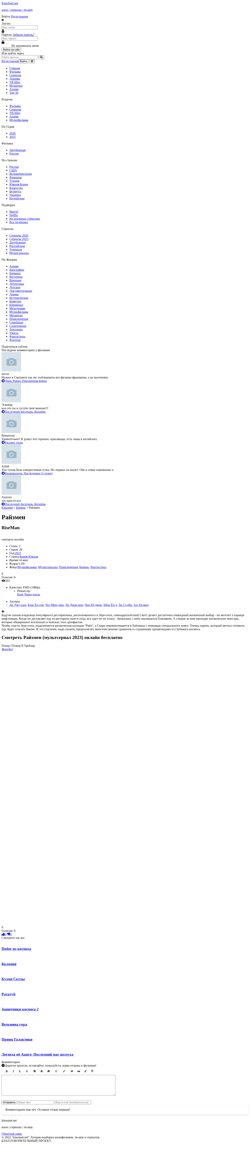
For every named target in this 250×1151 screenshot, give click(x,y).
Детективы (16, 283)
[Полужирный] (6, 1071)
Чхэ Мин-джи (54, 605)
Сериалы (15, 75)
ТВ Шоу (14, 82)
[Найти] (41, 57)
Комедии (15, 301)
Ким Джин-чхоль (28, 594)
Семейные (16, 322)
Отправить (9, 1102)
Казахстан (16, 188)
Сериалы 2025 (18, 239)
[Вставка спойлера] (92, 1071)
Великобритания (20, 173)
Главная (14, 68)
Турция (14, 181)
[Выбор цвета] (64, 1071)
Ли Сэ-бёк (125, 605)
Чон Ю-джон (93, 605)
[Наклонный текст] (13, 1071)
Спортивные (17, 326)
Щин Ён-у (110, 605)
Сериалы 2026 (18, 235)
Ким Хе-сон (36, 605)
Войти (23, 61)
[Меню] (32, 61)
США (13, 170)
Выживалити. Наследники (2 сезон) (29, 473)
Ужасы (13, 333)
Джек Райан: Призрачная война (26, 381)
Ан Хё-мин (141, 605)
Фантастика (17, 336)
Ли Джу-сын (17, 605)
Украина (15, 195)
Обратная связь (12, 1133)
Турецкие (15, 249)
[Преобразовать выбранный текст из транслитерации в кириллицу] (85, 1071)
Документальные (20, 290)
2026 (12, 133)
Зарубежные (17, 150)
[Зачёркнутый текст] (27, 1071)
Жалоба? (7, 649)
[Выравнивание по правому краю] (48, 1071)
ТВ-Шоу (15, 113)
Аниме (14, 89)
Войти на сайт (11, 49)
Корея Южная (29, 556)
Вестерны (15, 276)
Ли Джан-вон (74, 605)
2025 (12, 136)
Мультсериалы (19, 253)
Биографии (16, 269)
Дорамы (14, 78)
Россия (14, 153)
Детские (14, 287)
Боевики (15, 273)
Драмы (14, 294)
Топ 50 (13, 92)
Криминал (16, 305)
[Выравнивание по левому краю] (35, 1071)
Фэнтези (15, 340)
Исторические (18, 297)
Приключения (18, 319)
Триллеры (16, 329)
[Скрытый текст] (72, 1071)
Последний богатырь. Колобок (25, 411)
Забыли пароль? (23, 34)
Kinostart (7, 507)
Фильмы (15, 71)
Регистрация (19, 16)
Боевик (21, 507)
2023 (18, 553)
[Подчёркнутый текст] (20, 1071)
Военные (15, 280)
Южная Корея (18, 184)
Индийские (17, 198)
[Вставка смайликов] (56, 1071)
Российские (17, 246)
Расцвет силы (14, 442)
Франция (15, 177)
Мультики (16, 85)
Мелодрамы (17, 308)
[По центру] (42, 1071)
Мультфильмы (18, 120)
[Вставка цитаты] (79, 1071)
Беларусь (15, 191)
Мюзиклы (16, 315)
